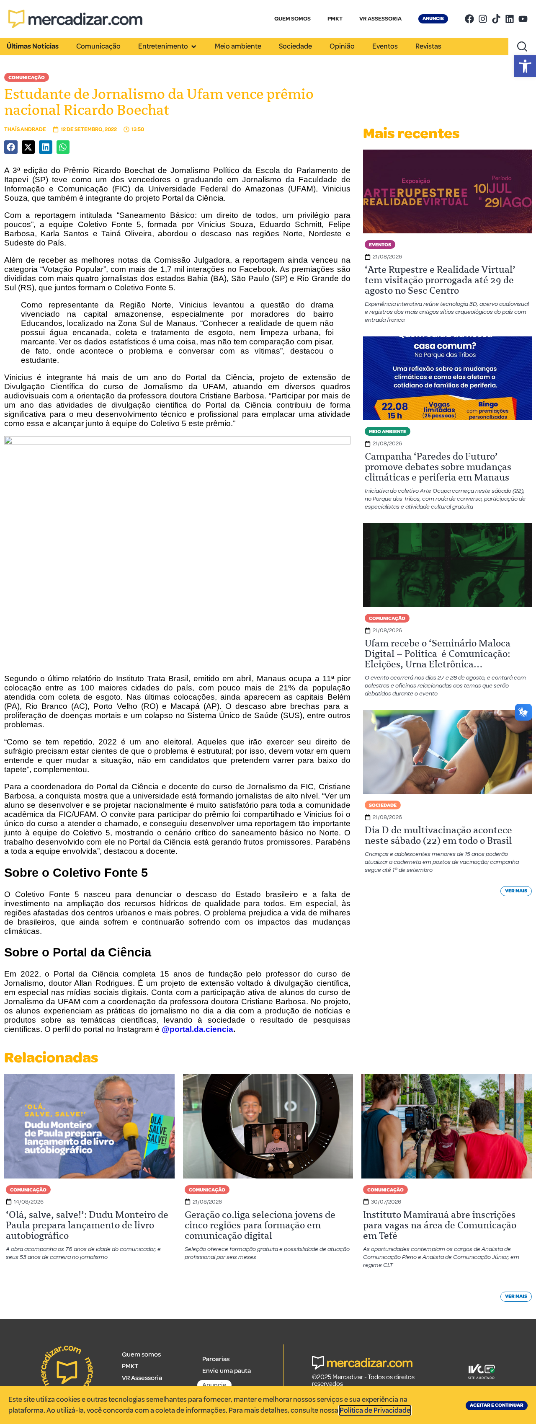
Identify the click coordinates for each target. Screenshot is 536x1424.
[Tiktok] (496, 18)
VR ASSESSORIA (380, 18)
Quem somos (141, 1354)
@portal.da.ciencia (197, 1029)
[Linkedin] (509, 18)
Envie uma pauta (226, 1371)
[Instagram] (482, 18)
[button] (525, 66)
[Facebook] (469, 18)
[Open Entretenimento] (193, 46)
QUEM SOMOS (292, 18)
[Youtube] (523, 18)
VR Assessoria (142, 1378)
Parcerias (215, 1359)
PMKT (335, 18)
